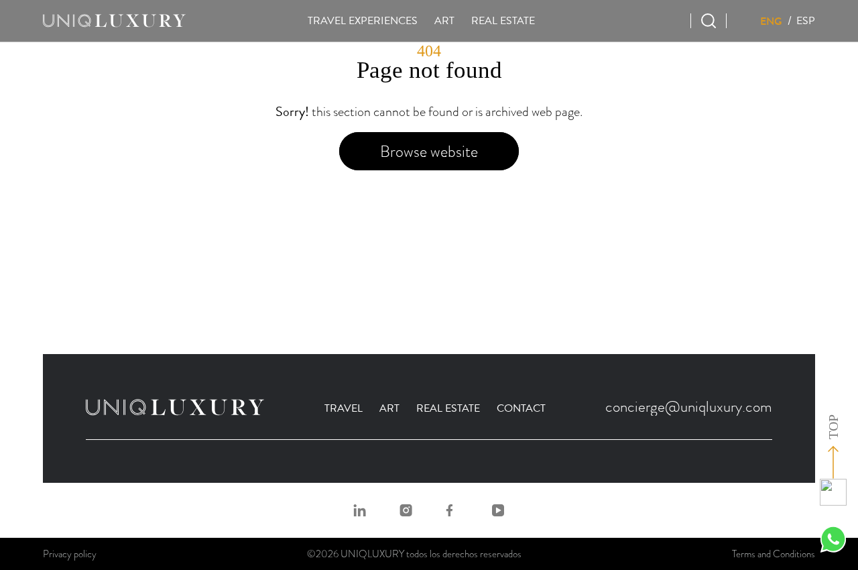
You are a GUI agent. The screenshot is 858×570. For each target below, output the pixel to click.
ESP (805, 21)
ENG (771, 21)
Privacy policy (70, 554)
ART (444, 21)
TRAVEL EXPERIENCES (363, 21)
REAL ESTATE (503, 21)
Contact (521, 408)
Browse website (429, 151)
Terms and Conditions (773, 554)
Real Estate (448, 408)
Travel (343, 408)
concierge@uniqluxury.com (688, 406)
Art (389, 408)
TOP (833, 426)
